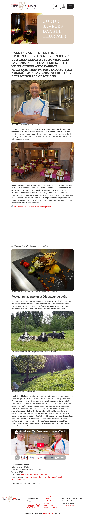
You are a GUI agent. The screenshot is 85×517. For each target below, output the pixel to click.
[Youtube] (38, 506)
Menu (70, 6)
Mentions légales (48, 513)
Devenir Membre (49, 505)
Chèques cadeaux (63, 6)
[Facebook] (29, 506)
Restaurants (56, 6)
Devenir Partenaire (50, 508)
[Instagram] (33, 506)
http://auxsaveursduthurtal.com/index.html (37, 475)
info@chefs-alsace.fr (68, 505)
